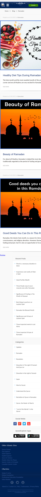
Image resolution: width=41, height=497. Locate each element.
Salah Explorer (6, 453)
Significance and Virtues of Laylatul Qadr (24, 317)
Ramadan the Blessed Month (25, 310)
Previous (2, 255)
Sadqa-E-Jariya (6, 473)
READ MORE (6, 87)
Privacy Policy (34, 486)
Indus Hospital (6, 479)
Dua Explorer (6, 451)
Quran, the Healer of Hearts (25, 403)
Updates (18, 347)
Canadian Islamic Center (9, 464)
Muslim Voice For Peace (9, 460)
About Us (5, 486)
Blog (13, 11)
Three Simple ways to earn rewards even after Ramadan (25, 287)
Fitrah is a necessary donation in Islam (26, 265)
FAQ (18, 486)
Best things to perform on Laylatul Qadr (24, 303)
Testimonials (25, 486)
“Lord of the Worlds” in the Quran (24, 410)
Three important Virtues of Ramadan (24, 333)
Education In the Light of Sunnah (26, 373)
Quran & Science (7, 458)
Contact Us (12, 486)
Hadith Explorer (7, 456)
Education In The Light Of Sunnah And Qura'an (26, 366)
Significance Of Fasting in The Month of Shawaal (25, 295)
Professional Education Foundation (12, 477)
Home (6, 11)
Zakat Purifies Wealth (22, 280)
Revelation (19, 359)
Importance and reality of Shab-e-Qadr (26, 273)
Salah (18, 379)
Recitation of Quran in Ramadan (26, 397)
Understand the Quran (23, 391)
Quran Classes (6, 449)
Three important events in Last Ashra (25, 325)
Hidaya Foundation (7, 475)
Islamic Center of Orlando (10, 462)
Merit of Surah (20, 385)
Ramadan (21, 17)
